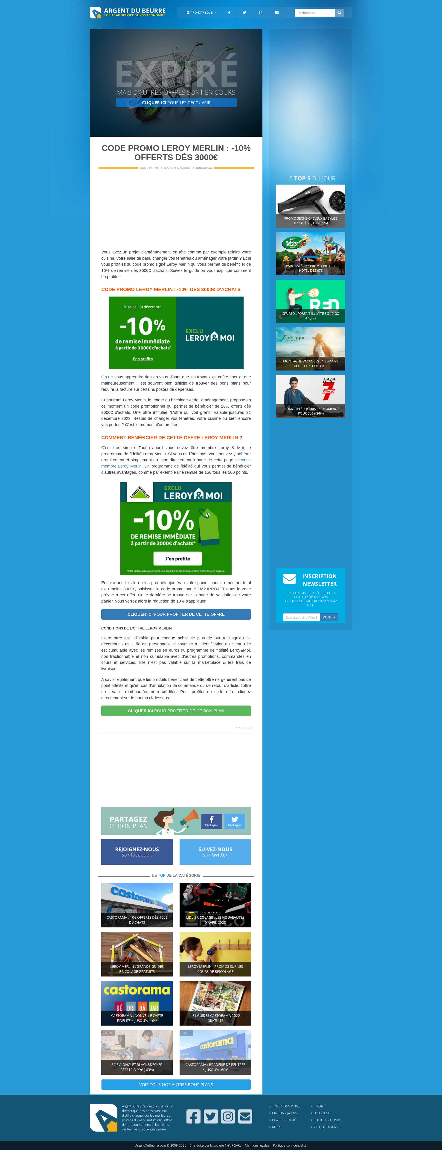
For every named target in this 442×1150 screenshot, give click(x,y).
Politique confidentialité (290, 1145)
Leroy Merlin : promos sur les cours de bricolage (215, 969)
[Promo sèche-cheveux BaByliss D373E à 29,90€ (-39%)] (310, 205)
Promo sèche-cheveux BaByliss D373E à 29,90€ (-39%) (310, 220)
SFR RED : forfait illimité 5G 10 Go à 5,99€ (310, 315)
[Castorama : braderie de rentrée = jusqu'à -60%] (215, 1052)
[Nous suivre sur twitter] (211, 1121)
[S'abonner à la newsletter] (245, 1121)
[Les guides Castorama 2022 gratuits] (215, 1003)
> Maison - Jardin (283, 1113)
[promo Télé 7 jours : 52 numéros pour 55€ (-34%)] (310, 396)
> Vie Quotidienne (325, 1127)
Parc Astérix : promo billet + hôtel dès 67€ (311, 268)
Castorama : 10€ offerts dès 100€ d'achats (137, 920)
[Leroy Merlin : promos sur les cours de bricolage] (215, 954)
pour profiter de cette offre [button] (176, 614)
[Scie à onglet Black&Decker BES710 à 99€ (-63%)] (137, 1052)
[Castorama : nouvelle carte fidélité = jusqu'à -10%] (137, 1003)
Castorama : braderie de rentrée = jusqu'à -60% (215, 1067)
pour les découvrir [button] (176, 102)
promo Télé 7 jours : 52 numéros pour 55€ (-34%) (310, 410)
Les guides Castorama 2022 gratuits (215, 1018)
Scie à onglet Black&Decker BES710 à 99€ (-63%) (137, 1067)
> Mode (275, 1127)
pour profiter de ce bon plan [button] (176, 711)
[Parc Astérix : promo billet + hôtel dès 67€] (310, 253)
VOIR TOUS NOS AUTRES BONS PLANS (176, 1084)
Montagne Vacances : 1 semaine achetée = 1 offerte (311, 363)
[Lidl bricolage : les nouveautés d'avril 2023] (215, 905)
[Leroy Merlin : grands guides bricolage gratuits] (137, 954)
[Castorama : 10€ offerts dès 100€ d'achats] (137, 905)
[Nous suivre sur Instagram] (228, 1121)
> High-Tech (320, 1113)
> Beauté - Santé (282, 1120)
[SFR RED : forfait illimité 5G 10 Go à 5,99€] (310, 301)
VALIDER (329, 617)
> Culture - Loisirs (326, 1120)
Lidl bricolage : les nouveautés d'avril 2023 (215, 920)
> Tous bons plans (284, 1106)
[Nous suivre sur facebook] (193, 1121)
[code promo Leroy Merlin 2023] (176, 333)
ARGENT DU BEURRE (135, 10)
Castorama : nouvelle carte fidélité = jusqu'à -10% (137, 1018)
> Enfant (318, 1106)
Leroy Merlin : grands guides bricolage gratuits (137, 969)
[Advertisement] (176, 212)
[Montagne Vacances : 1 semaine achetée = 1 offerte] (310, 348)
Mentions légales (257, 1145)
